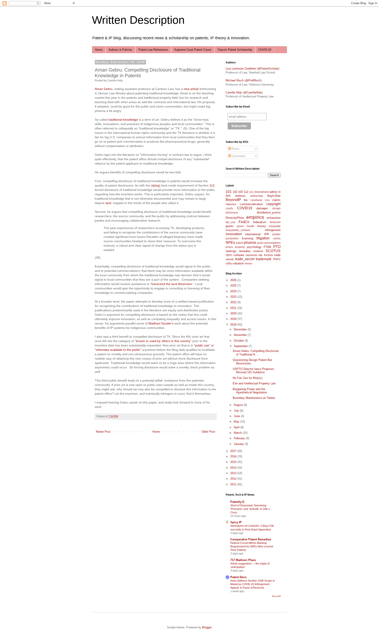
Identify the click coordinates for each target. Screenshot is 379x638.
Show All (276, 596)
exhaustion (274, 217)
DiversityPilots (235, 217)
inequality (275, 226)
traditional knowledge (123, 119)
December (241, 329)
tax (261, 255)
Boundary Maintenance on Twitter (254, 398)
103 (240, 192)
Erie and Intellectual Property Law (254, 383)
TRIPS (277, 259)
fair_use (230, 222)
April (237, 427)
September (241, 346)
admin (273, 192)
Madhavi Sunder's (160, 323)
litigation (263, 238)
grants (230, 226)
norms (277, 238)
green (240, 226)
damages (262, 208)
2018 (233, 324)
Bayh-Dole (274, 195)
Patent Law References (153, 49)
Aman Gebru (104, 89)
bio (246, 200)
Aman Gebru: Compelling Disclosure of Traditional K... (256, 352)
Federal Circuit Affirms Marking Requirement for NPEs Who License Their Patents (251, 546)
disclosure (232, 212)
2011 (233, 484)
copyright (273, 204)
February (240, 438)
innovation (234, 234)
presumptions (272, 242)
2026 (233, 280)
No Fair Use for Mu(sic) (247, 378)
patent (239, 242)
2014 (233, 467)
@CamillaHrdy (253, 92)
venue (248, 263)
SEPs (229, 255)
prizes (229, 247)
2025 (233, 285)
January (239, 444)
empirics (255, 217)
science (258, 251)
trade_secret (244, 259)
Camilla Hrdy (234, 92)
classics (231, 204)
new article (191, 89)
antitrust (240, 195)
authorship (256, 195)
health (250, 226)
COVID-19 (264, 49)
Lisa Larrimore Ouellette (241, 68)
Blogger (206, 627)
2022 (233, 302)
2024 (233, 291)
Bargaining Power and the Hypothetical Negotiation (250, 390)
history (261, 226)
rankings (231, 251)
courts (229, 208)
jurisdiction (232, 238)
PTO (277, 247)
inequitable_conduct (238, 230)
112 (212, 185)
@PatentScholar (268, 68)
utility (229, 263)
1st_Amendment (259, 191)
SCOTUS (273, 251)
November (241, 335)
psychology (254, 247)
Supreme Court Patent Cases (192, 49)
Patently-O (237, 502)
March (238, 432)
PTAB (267, 247)
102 (235, 192)
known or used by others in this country (163, 341)
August (239, 405)
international (253, 234)
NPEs (230, 242)
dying (155, 185)
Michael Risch (235, 80)
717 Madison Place (243, 560)
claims (276, 200)
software (238, 255)
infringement (273, 230)
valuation (238, 263)
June (237, 416)
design (276, 208)
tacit (108, 203)
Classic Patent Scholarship (235, 49)
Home (98, 49)
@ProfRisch (253, 80)
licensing (247, 238)
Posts (235, 149)
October (239, 340)
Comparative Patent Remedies (250, 539)
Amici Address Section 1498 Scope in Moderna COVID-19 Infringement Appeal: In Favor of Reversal (252, 584)
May (237, 421)
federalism (259, 222)
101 (229, 192)
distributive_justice (269, 212)
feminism (275, 222)
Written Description (138, 20)
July (237, 410)
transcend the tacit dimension (171, 284)
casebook (256, 200)
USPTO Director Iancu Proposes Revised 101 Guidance (253, 370)
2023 (233, 296)
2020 (233, 313)
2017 (233, 451)
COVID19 (244, 208)
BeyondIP (233, 200)
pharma (250, 242)
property (240, 247)
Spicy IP (236, 522)
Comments (238, 156)
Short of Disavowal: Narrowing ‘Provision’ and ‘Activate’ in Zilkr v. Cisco (250, 509)
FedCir (244, 222)
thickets (268, 255)
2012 (233, 478)
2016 (233, 456)
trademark (263, 259)
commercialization (251, 204)
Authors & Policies (120, 49)
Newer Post (103, 431)
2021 (233, 308)
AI (279, 191)
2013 (233, 473)
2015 (233, 462)
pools (260, 242)
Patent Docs (238, 577)
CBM (267, 200)
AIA (228, 195)
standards (251, 255)
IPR (266, 234)
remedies (245, 251)
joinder (276, 234)
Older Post (208, 431)
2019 (233, 319)
